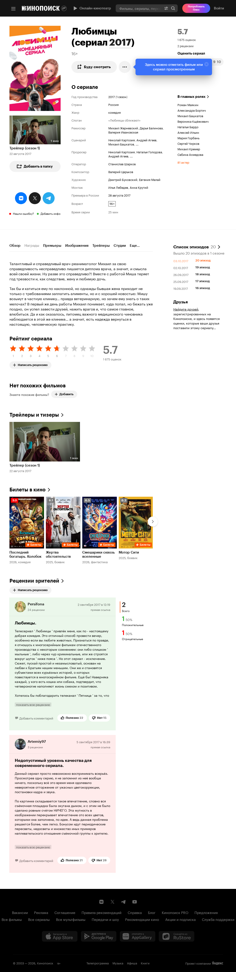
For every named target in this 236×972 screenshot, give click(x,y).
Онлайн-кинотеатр (95, 8)
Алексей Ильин (188, 132)
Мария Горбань (188, 137)
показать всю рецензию (33, 704)
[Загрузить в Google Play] (98, 936)
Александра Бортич (191, 110)
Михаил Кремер (188, 148)
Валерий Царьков (120, 171)
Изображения (76, 246)
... (137, 144)
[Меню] (13, 9)
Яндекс (217, 963)
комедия (114, 112)
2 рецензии (185, 46)
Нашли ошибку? (23, 213)
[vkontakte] (21, 198)
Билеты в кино (27, 490)
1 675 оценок (186, 39)
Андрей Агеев (146, 139)
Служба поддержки (218, 919)
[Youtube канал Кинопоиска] (134, 902)
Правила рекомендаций (101, 912)
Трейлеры (101, 246)
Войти (219, 8)
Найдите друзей (185, 308)
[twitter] (35, 198)
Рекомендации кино (142, 919)
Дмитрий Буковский (122, 179)
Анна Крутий (139, 187)
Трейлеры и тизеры (34, 415)
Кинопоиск (45, 962)
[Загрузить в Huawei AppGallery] (137, 936)
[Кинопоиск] (41, 8)
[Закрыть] (206, 64)
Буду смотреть (97, 67)
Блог (152, 912)
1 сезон (121, 96)
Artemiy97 (37, 741)
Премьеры (52, 246)
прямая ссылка (100, 609)
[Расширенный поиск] (166, 8)
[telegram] (49, 198)
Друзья (180, 302)
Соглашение (64, 912)
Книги (145, 962)
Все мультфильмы (71, 919)
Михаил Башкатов (121, 144)
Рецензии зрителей (34, 581)
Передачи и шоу (105, 919)
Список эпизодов (194, 247)
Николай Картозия (121, 139)
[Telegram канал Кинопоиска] (123, 902)
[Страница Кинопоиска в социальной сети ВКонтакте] (101, 902)
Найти (173, 8)
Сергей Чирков (188, 143)
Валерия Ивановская (123, 132)
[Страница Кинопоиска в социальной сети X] (112, 902)
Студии (120, 246)
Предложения (206, 912)
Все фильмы (12, 919)
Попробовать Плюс (196, 8)
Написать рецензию (33, 364)
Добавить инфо (50, 213)
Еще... (135, 246)
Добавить (66, 394)
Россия (113, 104)
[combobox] (139, 8)
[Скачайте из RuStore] (176, 936)
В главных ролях (191, 97)
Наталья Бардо (187, 126)
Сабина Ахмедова (190, 154)
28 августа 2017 (119, 195)
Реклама (41, 912)
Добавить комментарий (36, 718)
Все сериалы (39, 919)
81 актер (183, 162)
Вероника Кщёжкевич (193, 121)
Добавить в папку (38, 166)
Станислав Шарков (122, 163)
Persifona (36, 604)
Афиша (132, 962)
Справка (135, 912)
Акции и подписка (180, 919)
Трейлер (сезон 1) (24, 148)
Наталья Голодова (149, 151)
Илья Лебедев (118, 187)
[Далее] (153, 521)
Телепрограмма (97, 962)
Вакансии (20, 912)
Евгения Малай (149, 179)
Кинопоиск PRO (175, 912)
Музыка (117, 962)
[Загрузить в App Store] (59, 936)
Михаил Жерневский (123, 127)
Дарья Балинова (151, 127)
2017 (120, 42)
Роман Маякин (187, 104)
